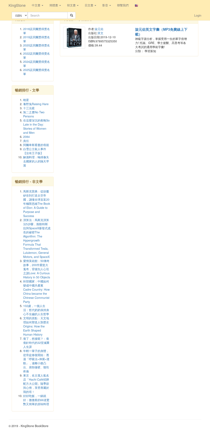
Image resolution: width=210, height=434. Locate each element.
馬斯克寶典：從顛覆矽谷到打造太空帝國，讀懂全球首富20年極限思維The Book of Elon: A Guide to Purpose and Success (36, 203)
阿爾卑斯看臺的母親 (36, 145)
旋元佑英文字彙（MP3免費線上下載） (161, 32)
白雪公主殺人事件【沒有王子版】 (34, 151)
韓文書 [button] (71, 5)
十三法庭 (29, 108)
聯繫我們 (123, 5)
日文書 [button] (89, 5)
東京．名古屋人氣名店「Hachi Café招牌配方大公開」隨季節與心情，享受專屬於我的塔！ (36, 383)
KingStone (17, 5)
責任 (26, 141)
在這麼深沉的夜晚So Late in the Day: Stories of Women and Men (36, 126)
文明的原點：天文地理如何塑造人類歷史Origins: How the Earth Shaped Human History (36, 326)
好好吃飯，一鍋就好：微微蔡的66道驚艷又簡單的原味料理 (36, 400)
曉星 (26, 100)
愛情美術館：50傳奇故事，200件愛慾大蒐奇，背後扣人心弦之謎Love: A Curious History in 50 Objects (36, 269)
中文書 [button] (36, 5)
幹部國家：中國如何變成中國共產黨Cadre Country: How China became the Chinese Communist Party (36, 291)
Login (197, 15)
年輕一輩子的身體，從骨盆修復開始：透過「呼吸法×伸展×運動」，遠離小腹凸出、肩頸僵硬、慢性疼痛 (36, 361)
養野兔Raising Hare (36, 104)
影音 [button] (105, 5)
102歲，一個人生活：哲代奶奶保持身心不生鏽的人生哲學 (36, 310)
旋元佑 (99, 29)
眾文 (100, 33)
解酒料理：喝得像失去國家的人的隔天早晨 (36, 161)
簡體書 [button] (54, 5)
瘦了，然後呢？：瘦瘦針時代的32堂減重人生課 (36, 342)
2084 (26, 137)
